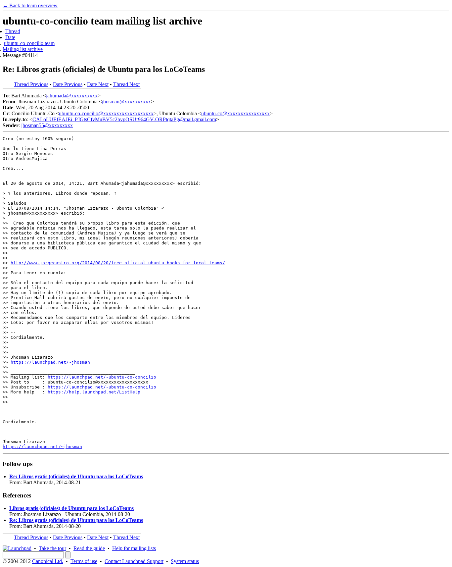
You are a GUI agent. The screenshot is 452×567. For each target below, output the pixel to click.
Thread (12, 31)
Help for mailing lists (134, 548)
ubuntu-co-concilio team (29, 43)
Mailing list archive (23, 49)
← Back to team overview (30, 5)
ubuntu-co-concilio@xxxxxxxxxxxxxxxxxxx (106, 113)
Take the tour (52, 548)
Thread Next (126, 84)
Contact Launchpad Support (134, 561)
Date (10, 37)
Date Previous (67, 84)
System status (185, 561)
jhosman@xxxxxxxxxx (126, 101)
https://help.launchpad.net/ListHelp (94, 391)
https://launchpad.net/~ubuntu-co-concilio (102, 377)
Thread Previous (31, 84)
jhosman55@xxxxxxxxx (47, 125)
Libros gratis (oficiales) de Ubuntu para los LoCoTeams (71, 508)
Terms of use (83, 561)
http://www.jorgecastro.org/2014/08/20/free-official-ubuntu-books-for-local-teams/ (118, 262)
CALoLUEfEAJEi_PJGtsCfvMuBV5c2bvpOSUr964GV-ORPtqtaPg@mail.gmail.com (124, 119)
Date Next (98, 84)
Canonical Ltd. (47, 561)
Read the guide (89, 548)
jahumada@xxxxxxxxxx (72, 95)
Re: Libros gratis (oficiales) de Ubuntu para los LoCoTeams (76, 476)
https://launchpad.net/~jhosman (50, 362)
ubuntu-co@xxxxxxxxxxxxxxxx (235, 113)
